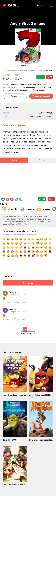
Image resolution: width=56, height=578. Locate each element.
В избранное (16, 96)
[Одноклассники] (7, 199)
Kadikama (14, 5)
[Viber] (12, 199)
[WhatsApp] (16, 199)
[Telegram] (20, 199)
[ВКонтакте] (3, 199)
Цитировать (21, 302)
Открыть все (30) (28, 333)
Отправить (28, 283)
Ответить (6, 302)
